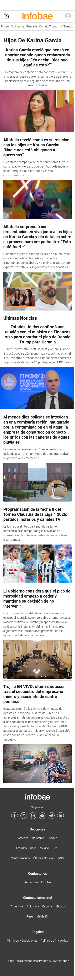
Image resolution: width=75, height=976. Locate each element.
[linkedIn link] (60, 815)
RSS (61, 858)
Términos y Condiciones (22, 940)
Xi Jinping (16, 26)
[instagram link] (33, 815)
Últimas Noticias (43, 858)
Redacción (31, 882)
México (44, 848)
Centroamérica (20, 858)
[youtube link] (42, 815)
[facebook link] (14, 815)
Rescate (30, 26)
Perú (55, 848)
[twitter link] (23, 815)
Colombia (38, 838)
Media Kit (42, 916)
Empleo (46, 882)
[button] (6, 16)
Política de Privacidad (54, 940)
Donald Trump (47, 26)
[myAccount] (68, 16)
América (23, 838)
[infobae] (37, 16)
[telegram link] (51, 815)
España (52, 838)
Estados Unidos (26, 848)
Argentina (17, 906)
